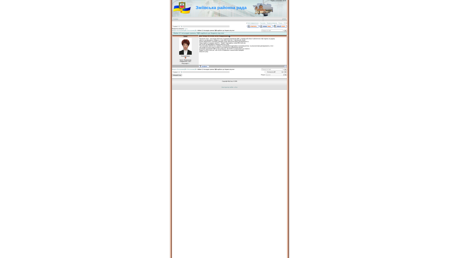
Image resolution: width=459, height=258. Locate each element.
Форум (174, 30)
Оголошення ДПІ (181, 30)
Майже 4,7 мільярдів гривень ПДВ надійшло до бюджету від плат (216, 30)
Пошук (280, 23)
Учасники (262, 23)
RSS (284, 19)
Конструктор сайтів (227, 87)
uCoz (236, 87)
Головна (175, 19)
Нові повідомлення (253, 23)
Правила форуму (272, 23)
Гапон (186, 28)
